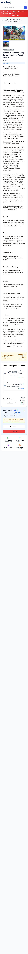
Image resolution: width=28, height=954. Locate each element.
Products (3, 20)
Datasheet (9, 346)
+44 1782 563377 (13, 13)
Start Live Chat (15, 15)
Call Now (15, 431)
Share (20, 346)
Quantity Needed (8, 399)
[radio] (5, 373)
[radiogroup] (14, 381)
